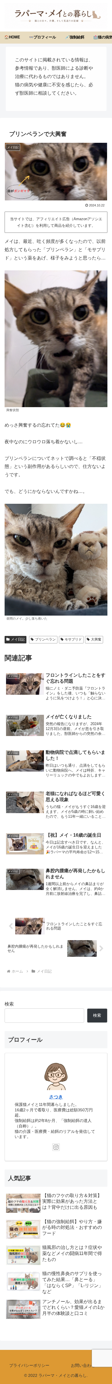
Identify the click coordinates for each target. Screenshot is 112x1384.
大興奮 (96, 639)
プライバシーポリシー (29, 1365)
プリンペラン (45, 639)
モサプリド (73, 639)
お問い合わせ (83, 1365)
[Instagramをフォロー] (56, 1147)
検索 (9, 1004)
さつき (56, 1096)
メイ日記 (18, 639)
